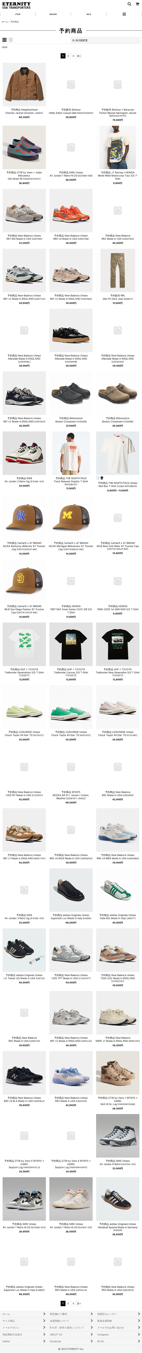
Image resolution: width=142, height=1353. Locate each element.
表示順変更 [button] (82, 40)
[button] (129, 4)
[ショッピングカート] (137, 4)
